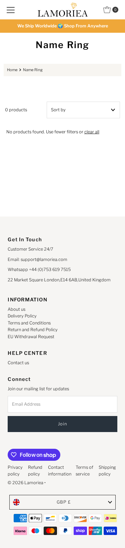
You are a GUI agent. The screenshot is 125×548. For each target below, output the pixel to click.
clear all (91, 131)
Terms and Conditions (29, 322)
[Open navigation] (11, 10)
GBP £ (64, 502)
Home (12, 69)
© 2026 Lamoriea (25, 482)
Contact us (18, 362)
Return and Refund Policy (33, 329)
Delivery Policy (22, 315)
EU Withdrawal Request (31, 336)
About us (16, 309)
